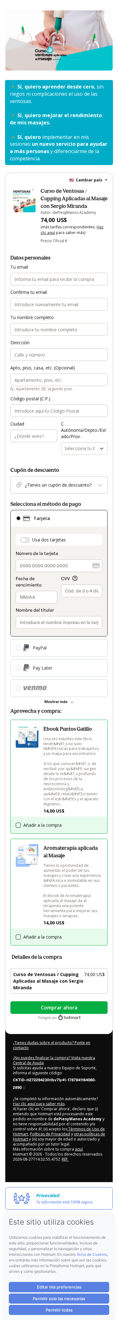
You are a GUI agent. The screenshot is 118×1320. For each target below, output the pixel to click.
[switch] (25, 539)
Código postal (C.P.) (30, 399)
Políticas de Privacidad (50, 1134)
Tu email (19, 267)
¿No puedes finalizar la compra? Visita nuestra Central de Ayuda (54, 1060)
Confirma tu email (28, 292)
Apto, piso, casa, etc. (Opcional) (42, 368)
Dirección (20, 343)
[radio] (18, 518)
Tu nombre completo (32, 317)
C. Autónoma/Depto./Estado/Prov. (83, 430)
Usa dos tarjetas (49, 540)
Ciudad (17, 424)
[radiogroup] (59, 603)
